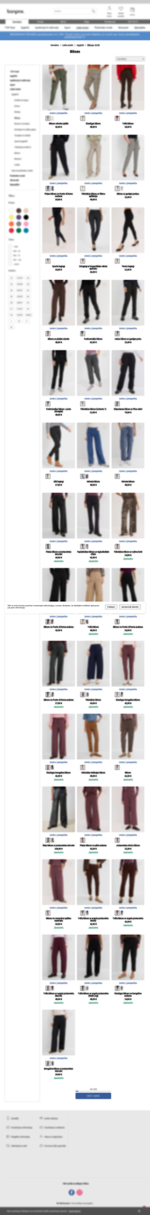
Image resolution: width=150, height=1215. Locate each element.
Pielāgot (111, 607)
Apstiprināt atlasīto (130, 607)
